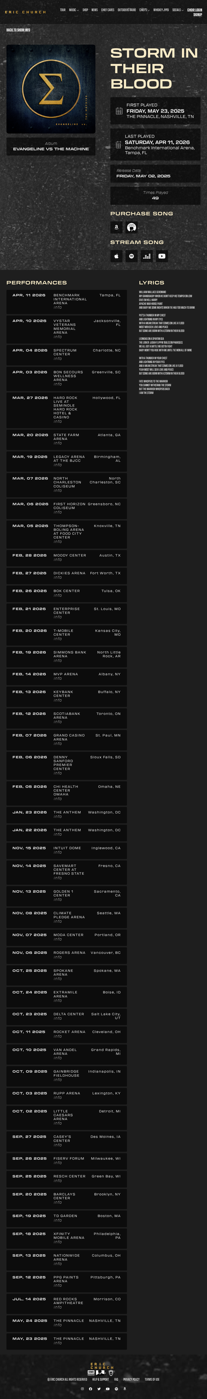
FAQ (116, 1379)
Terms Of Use (152, 1379)
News (95, 9)
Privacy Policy (131, 1379)
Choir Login (194, 10)
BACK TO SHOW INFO (18, 30)
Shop (85, 9)
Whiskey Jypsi (161, 9)
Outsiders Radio (127, 9)
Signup (197, 14)
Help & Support (100, 1379)
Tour (62, 9)
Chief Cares (107, 9)
